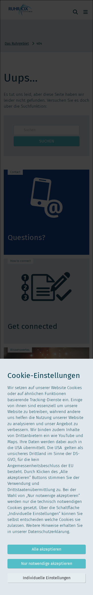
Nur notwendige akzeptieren (46, 563)
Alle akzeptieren (46, 549)
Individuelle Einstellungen (46, 577)
